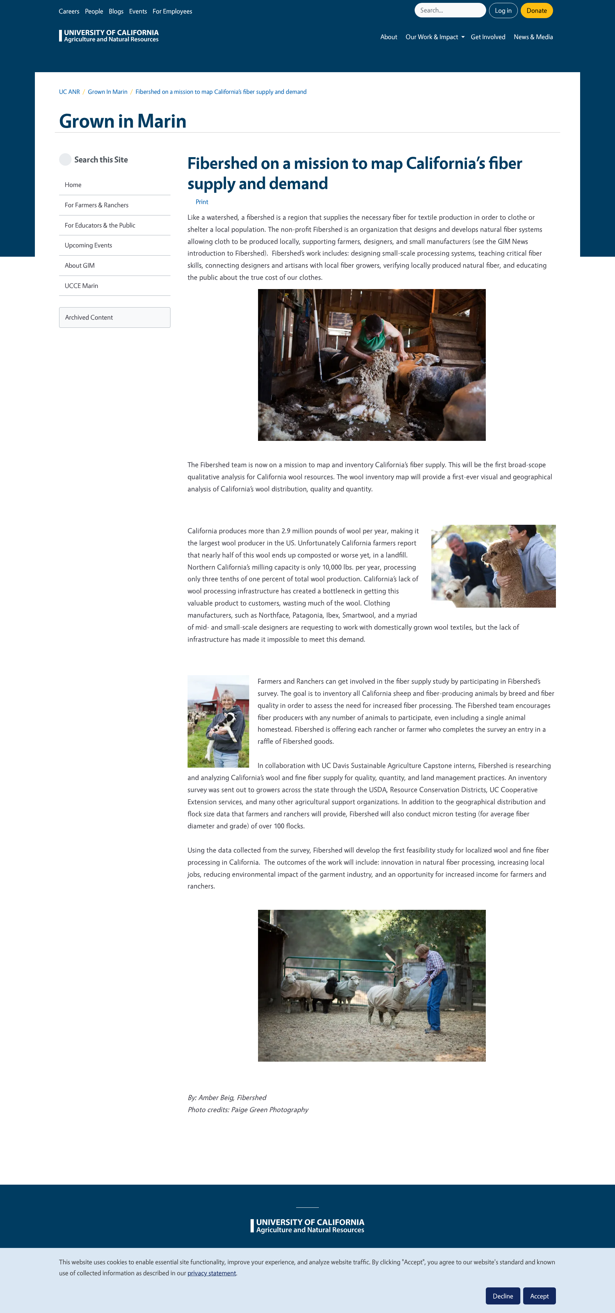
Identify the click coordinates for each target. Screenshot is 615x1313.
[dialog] (307, 1280)
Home (73, 184)
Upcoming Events (88, 245)
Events (138, 11)
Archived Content (89, 317)
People (94, 11)
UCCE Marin (81, 285)
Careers (69, 11)
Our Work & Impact (432, 36)
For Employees (172, 11)
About (388, 36)
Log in (503, 10)
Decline (503, 1296)
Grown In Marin (107, 91)
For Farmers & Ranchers (96, 205)
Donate (537, 10)
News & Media (533, 36)
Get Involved (488, 36)
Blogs (116, 11)
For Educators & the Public (100, 225)
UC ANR (69, 91)
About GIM (80, 265)
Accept (539, 1296)
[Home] (109, 37)
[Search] (481, 10)
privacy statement (212, 1273)
